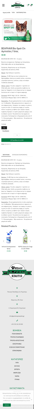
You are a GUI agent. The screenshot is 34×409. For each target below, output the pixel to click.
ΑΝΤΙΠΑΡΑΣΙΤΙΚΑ (21, 12)
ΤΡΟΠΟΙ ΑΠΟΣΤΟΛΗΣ (17, 340)
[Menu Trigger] (3, 5)
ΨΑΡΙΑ (17, 376)
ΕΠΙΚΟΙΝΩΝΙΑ (17, 350)
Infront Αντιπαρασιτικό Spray (9, 247)
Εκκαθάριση (6, 131)
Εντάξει (7, 405)
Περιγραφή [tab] (6, 154)
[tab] (6, 154)
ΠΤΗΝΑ (17, 379)
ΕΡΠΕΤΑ (17, 369)
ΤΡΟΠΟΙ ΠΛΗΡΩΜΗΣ (17, 337)
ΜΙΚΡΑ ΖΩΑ (17, 373)
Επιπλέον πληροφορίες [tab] (19, 154)
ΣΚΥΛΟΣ (17, 366)
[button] (3, 241)
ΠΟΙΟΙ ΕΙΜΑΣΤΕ (17, 334)
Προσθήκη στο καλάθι (17, 140)
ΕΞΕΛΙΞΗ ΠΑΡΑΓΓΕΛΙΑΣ (17, 347)
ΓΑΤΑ (13, 12)
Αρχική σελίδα (6, 12)
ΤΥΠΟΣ (3, 124)
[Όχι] (31, 400)
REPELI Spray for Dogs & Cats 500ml (25, 247)
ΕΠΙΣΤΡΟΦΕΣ (17, 344)
